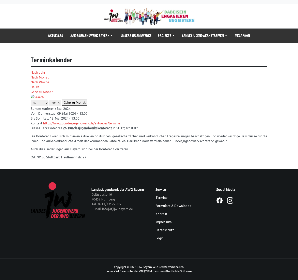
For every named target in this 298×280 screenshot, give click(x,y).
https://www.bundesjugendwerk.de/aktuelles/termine (81, 123)
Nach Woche (40, 82)
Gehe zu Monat (42, 92)
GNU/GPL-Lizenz (149, 271)
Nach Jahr (38, 72)
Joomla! (111, 271)
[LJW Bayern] (149, 16)
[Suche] (37, 97)
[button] (91, 36)
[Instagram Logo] (230, 200)
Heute (35, 87)
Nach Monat (40, 77)
